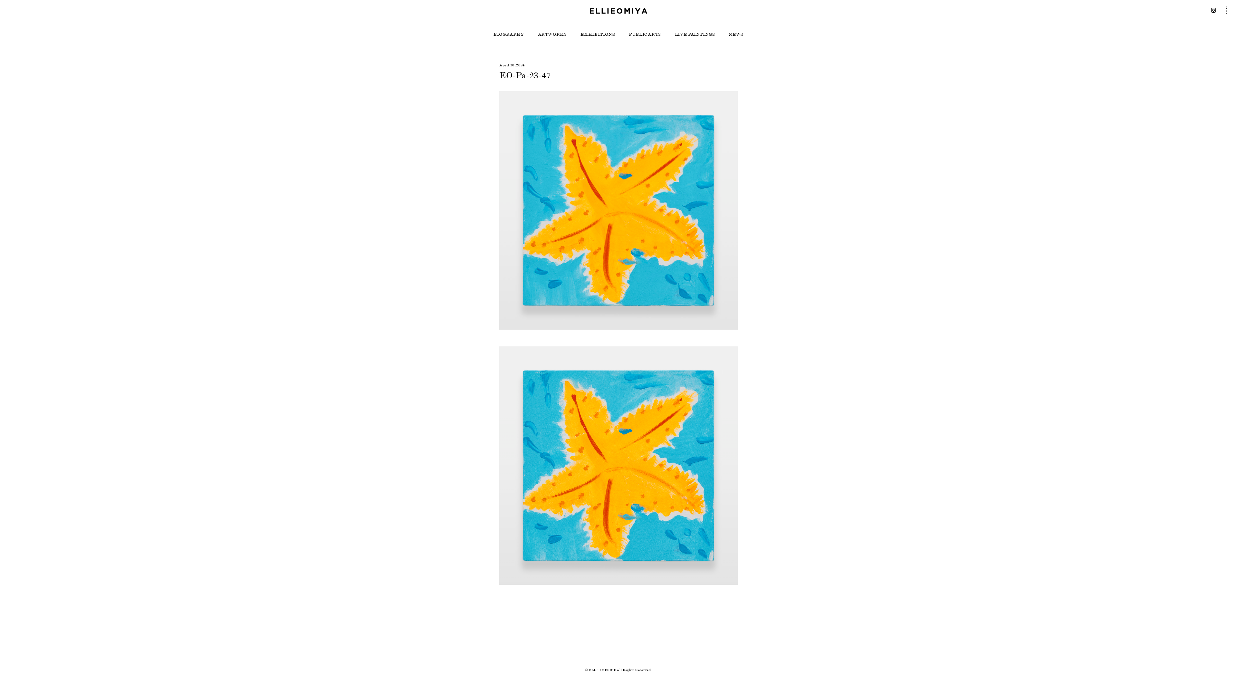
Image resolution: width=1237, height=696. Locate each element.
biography (509, 34)
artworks (552, 34)
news (736, 34)
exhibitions (597, 34)
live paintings (695, 34)
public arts (645, 34)
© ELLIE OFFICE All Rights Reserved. (618, 670)
